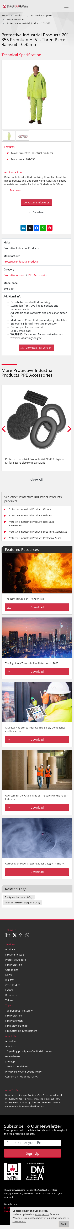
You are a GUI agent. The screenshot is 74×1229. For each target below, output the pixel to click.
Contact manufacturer (36, 202)
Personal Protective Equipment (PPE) (22, 902)
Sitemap (10, 1061)
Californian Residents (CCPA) (21, 1076)
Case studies (12, 985)
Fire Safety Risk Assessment (21, 1030)
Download (37, 607)
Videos (9, 1000)
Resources (11, 995)
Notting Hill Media (24, 1193)
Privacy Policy (42, 1214)
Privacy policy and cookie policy (23, 1071)
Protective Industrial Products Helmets (30, 515)
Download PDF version (38, 347)
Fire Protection (13, 964)
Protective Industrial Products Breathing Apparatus (37, 531)
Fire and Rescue (14, 954)
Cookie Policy (19, 1221)
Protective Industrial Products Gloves (29, 509)
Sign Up (32, 1153)
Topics (9, 1005)
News (8, 974)
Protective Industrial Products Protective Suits (34, 538)
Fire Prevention (14, 1020)
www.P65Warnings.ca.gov (25, 338)
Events (9, 990)
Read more (15, 190)
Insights (9, 979)
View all (36, 479)
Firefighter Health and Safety (19, 897)
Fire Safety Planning (16, 1025)
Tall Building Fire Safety (19, 1010)
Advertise (10, 1041)
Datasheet (38, 212)
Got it (64, 1224)
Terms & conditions (16, 1066)
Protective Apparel (16, 959)
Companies (11, 969)
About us (10, 1046)
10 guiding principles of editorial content (28, 1051)
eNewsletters (12, 1056)
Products (10, 949)
